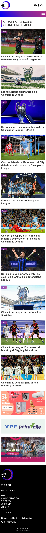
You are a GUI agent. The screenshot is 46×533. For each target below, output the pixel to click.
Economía (6, 504)
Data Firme (6, 513)
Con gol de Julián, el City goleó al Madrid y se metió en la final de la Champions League (20, 238)
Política (5, 510)
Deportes (6, 501)
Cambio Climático (10, 498)
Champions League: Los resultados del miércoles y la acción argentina (21, 58)
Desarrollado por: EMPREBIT (23, 531)
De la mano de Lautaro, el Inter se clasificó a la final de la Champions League (21, 276)
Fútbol (4, 32)
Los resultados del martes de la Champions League (19, 93)
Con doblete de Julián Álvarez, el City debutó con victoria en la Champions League (22, 165)
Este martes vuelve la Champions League (20, 202)
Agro (3, 495)
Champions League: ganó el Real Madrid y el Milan (19, 384)
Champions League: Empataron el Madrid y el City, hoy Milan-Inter (20, 349)
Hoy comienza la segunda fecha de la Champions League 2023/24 (22, 128)
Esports (5, 507)
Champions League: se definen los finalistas (21, 314)
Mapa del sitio (23, 528)
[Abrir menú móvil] (43, 14)
